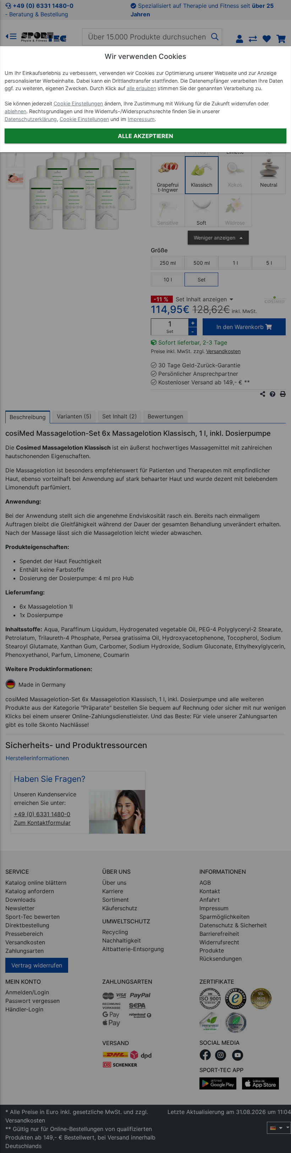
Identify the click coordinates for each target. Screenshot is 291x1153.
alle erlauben (141, 88)
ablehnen (15, 111)
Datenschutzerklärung (31, 119)
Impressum (141, 119)
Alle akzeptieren (145, 135)
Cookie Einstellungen (78, 103)
